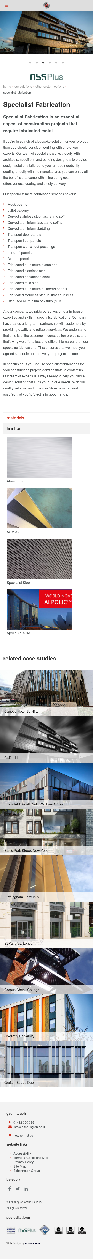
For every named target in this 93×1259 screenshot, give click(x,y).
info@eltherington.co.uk (29, 1126)
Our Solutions (23, 86)
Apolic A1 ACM (18, 632)
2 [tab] (37, 63)
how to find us (23, 1135)
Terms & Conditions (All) (30, 1157)
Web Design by (15, 1243)
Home (7, 86)
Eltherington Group (26, 1170)
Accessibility (22, 1153)
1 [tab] (30, 63)
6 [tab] (63, 63)
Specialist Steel (19, 582)
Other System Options (49, 86)
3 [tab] (43, 63)
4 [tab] (50, 63)
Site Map (19, 1166)
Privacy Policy (23, 1162)
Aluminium (15, 481)
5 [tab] (56, 63)
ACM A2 (13, 531)
